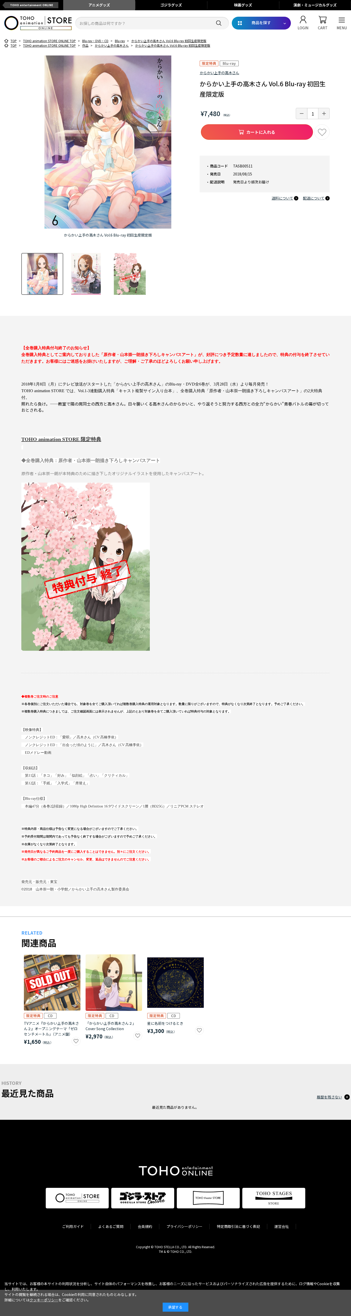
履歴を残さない (329, 1096)
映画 (243, 4)
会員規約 (145, 1226)
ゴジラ (171, 4)
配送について (314, 198)
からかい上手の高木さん (219, 72)
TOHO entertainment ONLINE (31, 5)
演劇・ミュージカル (315, 4)
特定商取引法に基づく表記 (238, 1226)
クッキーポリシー (44, 1299)
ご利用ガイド (73, 1226)
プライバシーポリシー (184, 1226)
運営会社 (281, 1226)
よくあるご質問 (110, 1226)
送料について (282, 198)
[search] (218, 23)
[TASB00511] (42, 274)
